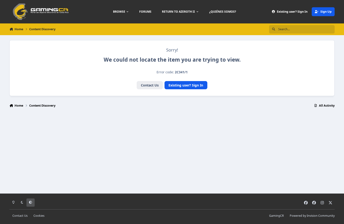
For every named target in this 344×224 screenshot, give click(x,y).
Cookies (38, 216)
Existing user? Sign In (185, 85)
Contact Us (150, 85)
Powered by (312, 216)
